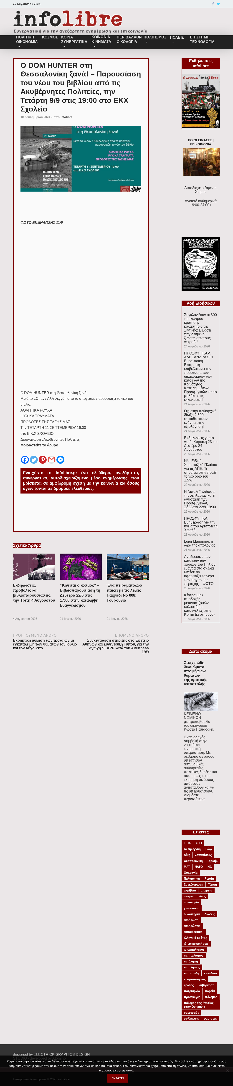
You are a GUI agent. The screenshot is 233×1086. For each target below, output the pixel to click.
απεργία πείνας (195, 896)
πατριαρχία (192, 991)
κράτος (189, 985)
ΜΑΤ (187, 866)
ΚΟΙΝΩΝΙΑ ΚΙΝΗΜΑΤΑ (101, 39)
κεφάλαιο (210, 973)
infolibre (66, 117)
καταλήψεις (192, 967)
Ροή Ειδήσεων (201, 303)
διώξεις (210, 914)
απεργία (206, 890)
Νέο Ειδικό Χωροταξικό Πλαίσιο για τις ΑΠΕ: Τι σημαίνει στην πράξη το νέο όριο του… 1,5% (200, 470)
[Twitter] (218, 4)
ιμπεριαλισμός (194, 949)
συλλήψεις (191, 1018)
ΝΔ (210, 866)
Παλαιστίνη (192, 878)
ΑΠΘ (198, 843)
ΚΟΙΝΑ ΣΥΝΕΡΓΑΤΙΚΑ (74, 39)
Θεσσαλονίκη (193, 861)
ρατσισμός (191, 1012)
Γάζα (208, 849)
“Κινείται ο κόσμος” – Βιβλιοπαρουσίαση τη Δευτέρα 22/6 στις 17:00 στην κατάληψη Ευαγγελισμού (80, 595)
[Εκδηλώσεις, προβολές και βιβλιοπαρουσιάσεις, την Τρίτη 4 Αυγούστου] (34, 581)
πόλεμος (211, 997)
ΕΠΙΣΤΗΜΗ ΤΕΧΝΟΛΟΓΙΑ (202, 39)
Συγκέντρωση (193, 884)
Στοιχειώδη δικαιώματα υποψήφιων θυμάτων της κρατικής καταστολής (195, 673)
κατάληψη (191, 961)
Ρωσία (209, 878)
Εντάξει (117, 1078)
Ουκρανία (191, 872)
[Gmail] (52, 456)
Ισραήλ (213, 861)
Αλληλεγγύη (192, 849)
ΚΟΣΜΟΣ (49, 37)
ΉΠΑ (187, 843)
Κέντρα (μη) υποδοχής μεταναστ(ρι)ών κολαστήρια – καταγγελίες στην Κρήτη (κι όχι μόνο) (199, 604)
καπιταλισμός (193, 955)
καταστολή (191, 973)
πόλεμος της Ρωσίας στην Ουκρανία (199, 1004)
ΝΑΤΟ (199, 866)
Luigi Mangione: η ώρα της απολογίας (199, 543)
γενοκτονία (191, 908)
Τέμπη (212, 884)
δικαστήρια (192, 914)
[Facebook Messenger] (60, 456)
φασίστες (210, 1018)
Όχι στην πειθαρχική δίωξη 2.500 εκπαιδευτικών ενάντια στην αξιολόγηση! (200, 418)
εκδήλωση (191, 920)
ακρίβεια (190, 890)
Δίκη (187, 855)
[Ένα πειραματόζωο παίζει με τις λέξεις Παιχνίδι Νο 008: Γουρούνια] (128, 581)
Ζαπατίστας (203, 855)
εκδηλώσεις (192, 926)
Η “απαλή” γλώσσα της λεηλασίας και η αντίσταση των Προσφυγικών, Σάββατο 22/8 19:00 (200, 499)
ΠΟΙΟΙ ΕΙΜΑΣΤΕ (200, 140)
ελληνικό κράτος (195, 937)
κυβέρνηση (206, 985)
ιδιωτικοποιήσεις (196, 943)
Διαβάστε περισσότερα (194, 797)
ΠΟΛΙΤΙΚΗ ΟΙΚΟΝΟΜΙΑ (27, 39)
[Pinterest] (43, 456)
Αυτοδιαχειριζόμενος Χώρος (200, 190)
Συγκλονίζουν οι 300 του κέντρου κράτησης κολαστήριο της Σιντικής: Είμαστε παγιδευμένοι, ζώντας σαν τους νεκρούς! (200, 328)
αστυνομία (191, 902)
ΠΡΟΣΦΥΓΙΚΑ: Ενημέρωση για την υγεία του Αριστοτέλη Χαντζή (201, 524)
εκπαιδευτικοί (193, 932)
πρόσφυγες (192, 997)
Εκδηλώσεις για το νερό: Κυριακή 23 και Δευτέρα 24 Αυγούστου (201, 443)
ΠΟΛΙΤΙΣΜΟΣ (155, 37)
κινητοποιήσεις (195, 979)
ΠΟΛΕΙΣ (177, 37)
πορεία (210, 991)
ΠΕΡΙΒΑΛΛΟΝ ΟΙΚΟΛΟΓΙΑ (128, 39)
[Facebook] (213, 4)
